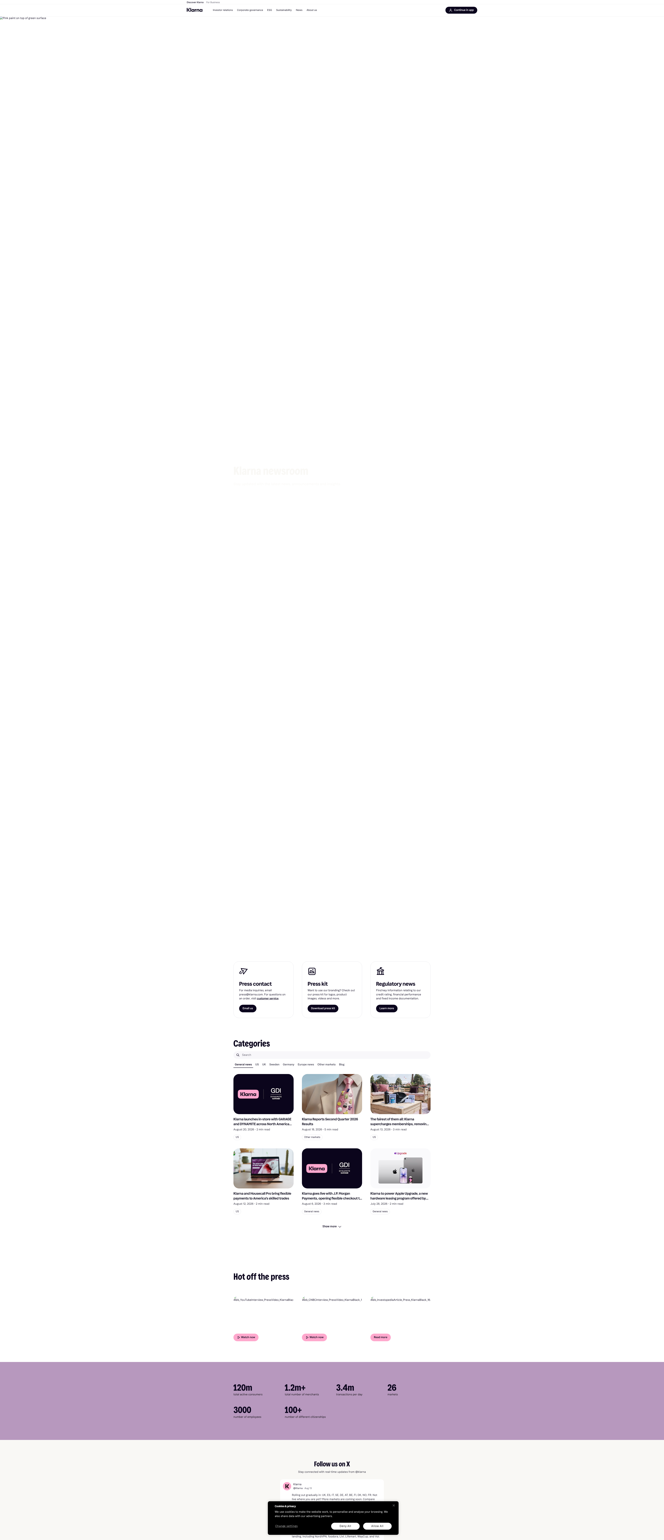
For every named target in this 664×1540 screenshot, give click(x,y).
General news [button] (311, 1211)
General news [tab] (243, 1064)
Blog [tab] (341, 1064)
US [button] (237, 1137)
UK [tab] (264, 1064)
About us (312, 10)
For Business (213, 2)
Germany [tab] (288, 1064)
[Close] (394, 1505)
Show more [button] (329, 1226)
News (299, 10)
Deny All (345, 1526)
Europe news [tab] (306, 1064)
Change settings (286, 1526)
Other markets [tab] (326, 1064)
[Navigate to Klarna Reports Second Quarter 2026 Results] (332, 1094)
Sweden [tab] (274, 1064)
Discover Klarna (195, 2)
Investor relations (223, 10)
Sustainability (284, 10)
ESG (269, 10)
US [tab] (257, 1064)
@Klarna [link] (298, 1488)
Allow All (377, 1526)
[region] (333, 1518)
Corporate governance (250, 10)
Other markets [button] (312, 1137)
